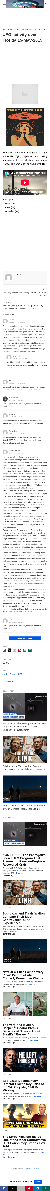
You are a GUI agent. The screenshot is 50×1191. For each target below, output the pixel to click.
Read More (20, 873)
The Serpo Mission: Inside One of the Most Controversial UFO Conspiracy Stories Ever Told (25, 1141)
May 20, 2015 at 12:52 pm (17, 383)
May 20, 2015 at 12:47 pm (17, 322)
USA (20, 674)
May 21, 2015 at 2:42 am (16, 417)
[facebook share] (4, 650)
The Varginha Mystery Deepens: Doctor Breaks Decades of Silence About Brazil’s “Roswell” (21, 1029)
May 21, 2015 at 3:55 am (16, 433)
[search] (46, 3)
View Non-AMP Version (32, 1168)
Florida (12, 674)
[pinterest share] (19, 650)
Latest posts (20, 29)
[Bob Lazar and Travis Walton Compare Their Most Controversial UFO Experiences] (25, 749)
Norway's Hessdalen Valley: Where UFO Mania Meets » (25, 294)
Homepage (7, 24)
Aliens (5, 1130)
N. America (31, 29)
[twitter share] (9, 650)
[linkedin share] (24, 650)
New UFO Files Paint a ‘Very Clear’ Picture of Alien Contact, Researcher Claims (23, 975)
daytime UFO (8, 29)
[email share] (14, 650)
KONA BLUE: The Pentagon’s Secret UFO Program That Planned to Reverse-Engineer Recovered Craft (24, 726)
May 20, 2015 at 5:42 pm (16, 400)
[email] (21, 1188)
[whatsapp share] (30, 650)
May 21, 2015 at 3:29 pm (16, 453)
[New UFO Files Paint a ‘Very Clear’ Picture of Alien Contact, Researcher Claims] (25, 789)
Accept (38, 1182)
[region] (25, 62)
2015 (5, 674)
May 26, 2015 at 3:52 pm (16, 622)
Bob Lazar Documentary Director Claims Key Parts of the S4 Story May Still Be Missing (23, 1085)
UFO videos (18, 24)
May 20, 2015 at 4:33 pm (20, 358)
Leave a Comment (25, 638)
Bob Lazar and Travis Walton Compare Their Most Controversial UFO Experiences (24, 918)
